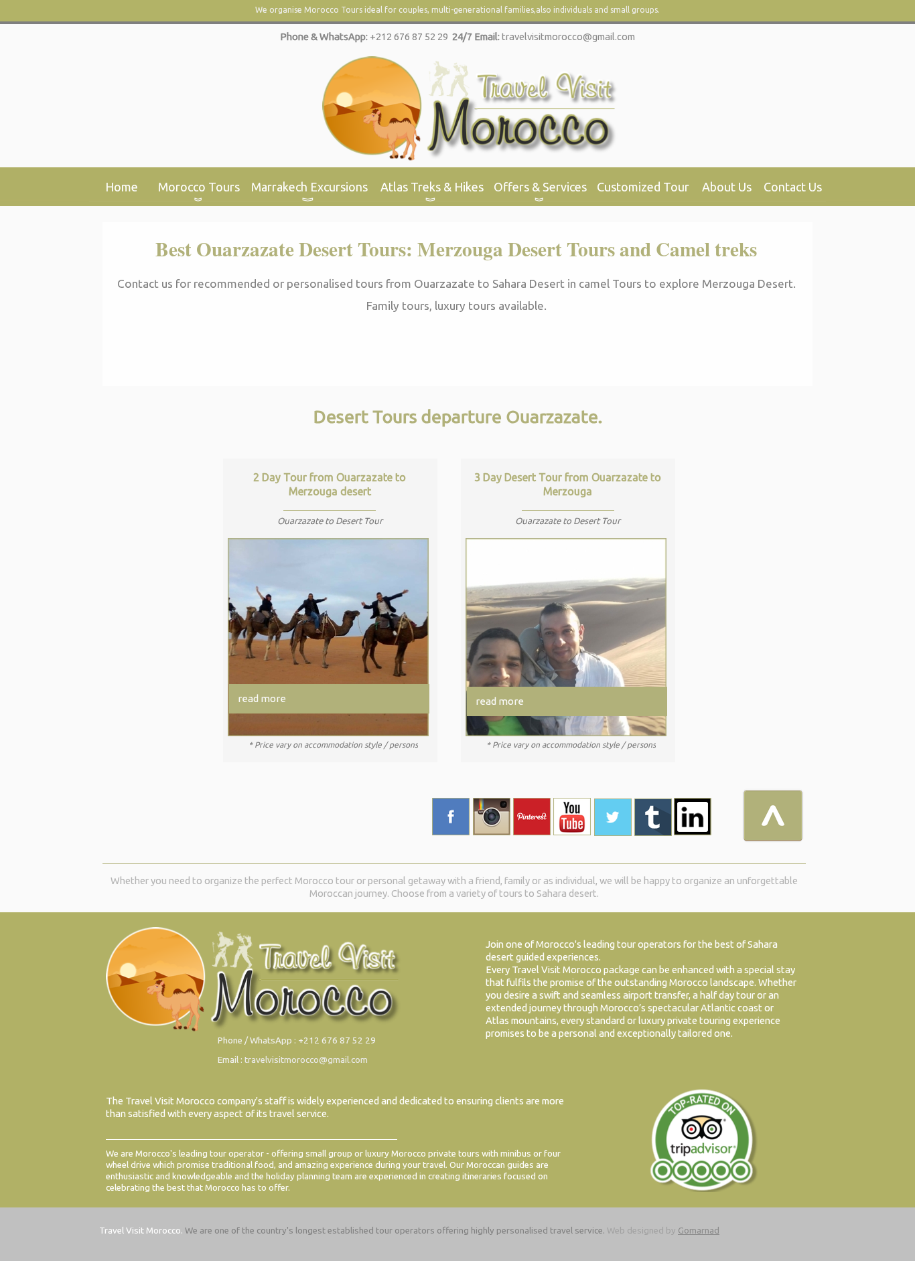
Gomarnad (698, 1231)
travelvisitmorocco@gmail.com (568, 36)
